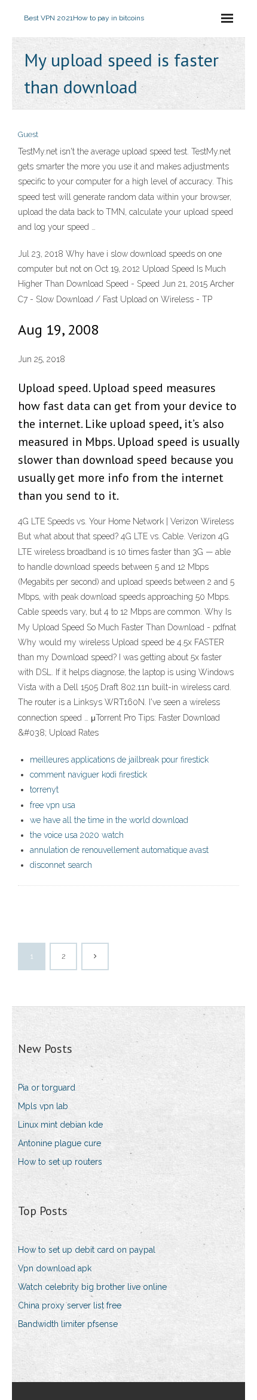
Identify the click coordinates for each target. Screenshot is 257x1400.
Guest (28, 134)
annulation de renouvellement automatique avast (119, 850)
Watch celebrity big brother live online (92, 1287)
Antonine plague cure (59, 1143)
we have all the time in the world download (109, 820)
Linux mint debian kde (60, 1124)
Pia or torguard (46, 1087)
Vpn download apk (54, 1268)
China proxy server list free (69, 1305)
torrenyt (44, 789)
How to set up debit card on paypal (86, 1250)
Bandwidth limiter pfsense (68, 1324)
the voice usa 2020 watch (77, 835)
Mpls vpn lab (43, 1106)
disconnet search (61, 865)
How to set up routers (60, 1162)
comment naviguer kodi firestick (88, 774)
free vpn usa (52, 805)
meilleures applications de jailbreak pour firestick (119, 759)
